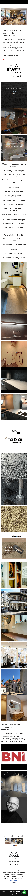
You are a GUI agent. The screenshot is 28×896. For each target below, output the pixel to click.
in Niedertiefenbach (23, 829)
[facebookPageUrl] (12, 883)
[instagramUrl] (14, 883)
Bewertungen (20, 893)
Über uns (5, 893)
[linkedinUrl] (15, 883)
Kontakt (14, 894)
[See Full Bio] (17, 880)
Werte (12, 893)
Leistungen (19, 891)
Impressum (3, 894)
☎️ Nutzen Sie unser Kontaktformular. (11, 59)
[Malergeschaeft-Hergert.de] (5, 2)
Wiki (2, 893)
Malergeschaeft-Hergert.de (5, 829)
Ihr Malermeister (14, 829)
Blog (16, 893)
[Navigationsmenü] (25, 2)
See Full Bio (13, 880)
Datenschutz (9, 894)
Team (9, 893)
